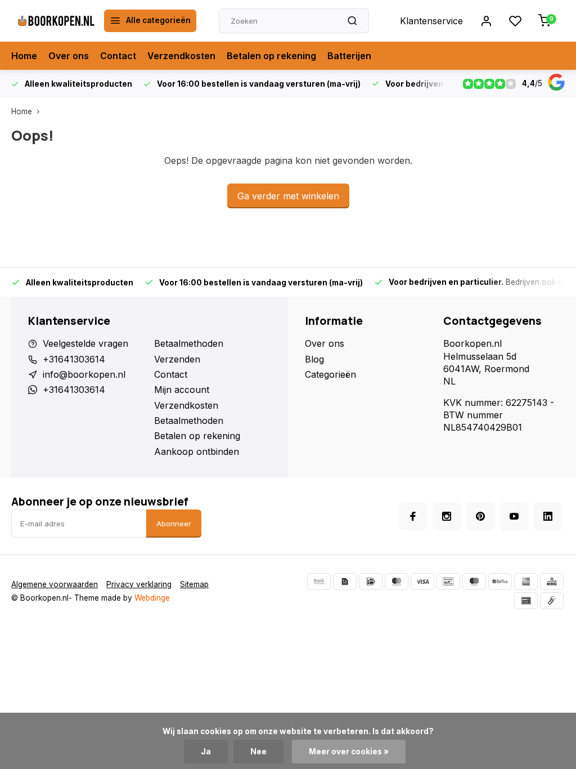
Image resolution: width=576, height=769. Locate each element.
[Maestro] (474, 581)
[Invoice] (345, 581)
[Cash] (552, 600)
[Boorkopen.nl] (56, 21)
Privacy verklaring (139, 584)
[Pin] (526, 600)
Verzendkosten (181, 55)
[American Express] (526, 581)
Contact (118, 55)
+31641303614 (74, 359)
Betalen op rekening (271, 55)
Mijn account (181, 389)
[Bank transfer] (319, 581)
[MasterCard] (396, 581)
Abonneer (173, 523)
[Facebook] (413, 516)
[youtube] (514, 516)
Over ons (68, 55)
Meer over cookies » (349, 751)
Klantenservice (431, 20)
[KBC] (552, 581)
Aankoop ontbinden (196, 451)
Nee (258, 751)
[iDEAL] (370, 581)
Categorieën (330, 374)
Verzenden (177, 359)
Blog (314, 359)
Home (24, 55)
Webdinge (152, 597)
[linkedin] (548, 516)
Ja (206, 751)
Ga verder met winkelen (288, 196)
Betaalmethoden (188, 343)
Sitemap (194, 584)
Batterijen (349, 55)
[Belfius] (500, 581)
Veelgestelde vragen (85, 343)
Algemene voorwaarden (54, 584)
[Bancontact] (448, 581)
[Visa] (422, 581)
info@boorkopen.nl (84, 374)
